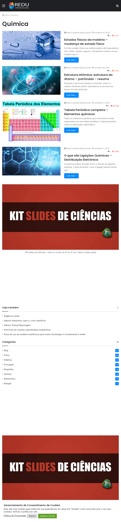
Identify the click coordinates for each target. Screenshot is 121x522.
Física (6, 355)
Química (8, 374)
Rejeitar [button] (32, 516)
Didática (8, 360)
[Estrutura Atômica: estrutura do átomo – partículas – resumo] (31, 80)
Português (9, 364)
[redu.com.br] (19, 5)
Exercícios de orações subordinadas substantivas (27, 330)
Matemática (9, 379)
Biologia (7, 383)
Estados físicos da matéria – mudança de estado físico (86, 42)
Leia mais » (71, 60)
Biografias (8, 369)
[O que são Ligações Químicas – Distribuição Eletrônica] (31, 161)
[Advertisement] (60, 281)
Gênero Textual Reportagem (17, 325)
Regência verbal (11, 316)
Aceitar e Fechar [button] (47, 516)
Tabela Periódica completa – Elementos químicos (86, 112)
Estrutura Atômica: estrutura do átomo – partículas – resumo (88, 77)
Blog (6, 350)
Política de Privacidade (15, 515)
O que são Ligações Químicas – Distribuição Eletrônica (88, 157)
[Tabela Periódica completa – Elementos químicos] (31, 122)
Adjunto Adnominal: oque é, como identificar (25, 320)
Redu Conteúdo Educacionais (78, 32)
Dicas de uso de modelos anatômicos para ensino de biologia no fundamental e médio (44, 334)
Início (6, 15)
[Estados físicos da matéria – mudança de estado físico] (31, 45)
